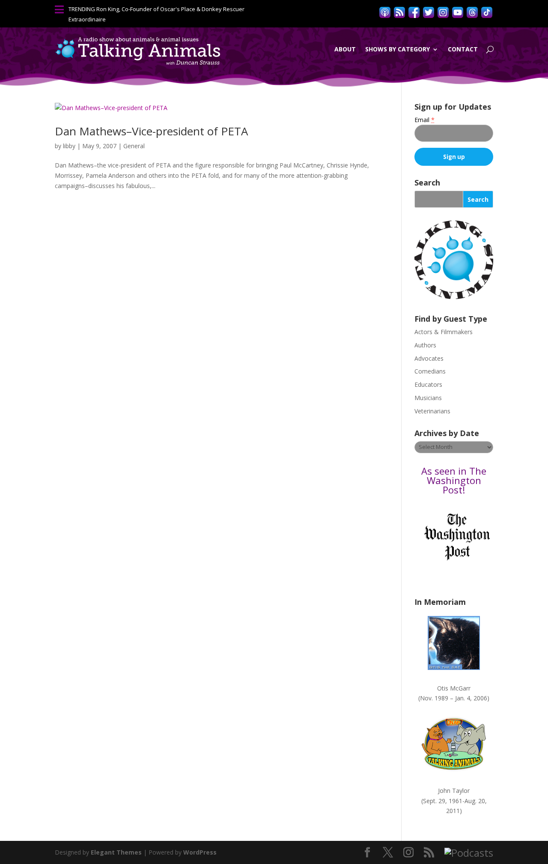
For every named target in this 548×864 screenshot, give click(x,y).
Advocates (429, 358)
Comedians (430, 371)
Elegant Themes (116, 852)
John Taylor (454, 790)
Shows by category (397, 49)
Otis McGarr (454, 688)
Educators (428, 384)
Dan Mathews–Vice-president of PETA (151, 131)
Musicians (428, 398)
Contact (463, 49)
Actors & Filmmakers (443, 332)
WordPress (200, 852)
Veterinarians (432, 411)
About (345, 49)
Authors (425, 345)
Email (424, 120)
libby (69, 146)
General (134, 146)
